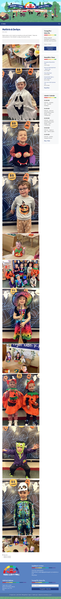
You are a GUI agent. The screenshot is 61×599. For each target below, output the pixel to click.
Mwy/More (46, 87)
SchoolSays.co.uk (47, 594)
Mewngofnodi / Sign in (26, 594)
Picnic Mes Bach (48, 73)
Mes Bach (6, 554)
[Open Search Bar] (59, 24)
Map (3, 589)
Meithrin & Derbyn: (7, 556)
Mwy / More (47, 140)
